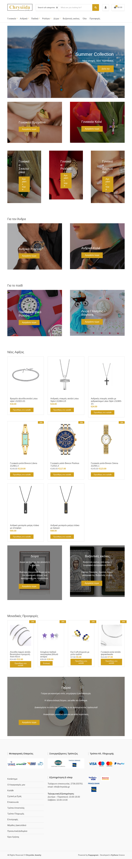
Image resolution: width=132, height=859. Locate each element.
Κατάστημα (12, 779)
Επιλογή (46, 663)
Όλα (84, 19)
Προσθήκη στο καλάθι (21, 664)
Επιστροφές (12, 819)
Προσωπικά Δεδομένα (17, 831)
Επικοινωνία (13, 802)
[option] (66, 62)
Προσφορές (95, 19)
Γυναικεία (11, 19)
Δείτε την (106, 69)
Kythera (114, 855)
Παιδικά (34, 19)
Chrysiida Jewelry (33, 855)
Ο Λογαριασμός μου (16, 785)
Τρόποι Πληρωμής (15, 814)
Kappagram (93, 855)
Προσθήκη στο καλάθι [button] (22, 410)
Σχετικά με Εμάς (14, 796)
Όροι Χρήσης (13, 837)
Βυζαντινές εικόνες (71, 19)
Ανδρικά (23, 19)
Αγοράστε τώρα (29, 129)
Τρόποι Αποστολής (15, 808)
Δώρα (56, 19)
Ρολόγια (46, 19)
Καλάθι (10, 790)
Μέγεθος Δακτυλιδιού (16, 825)
